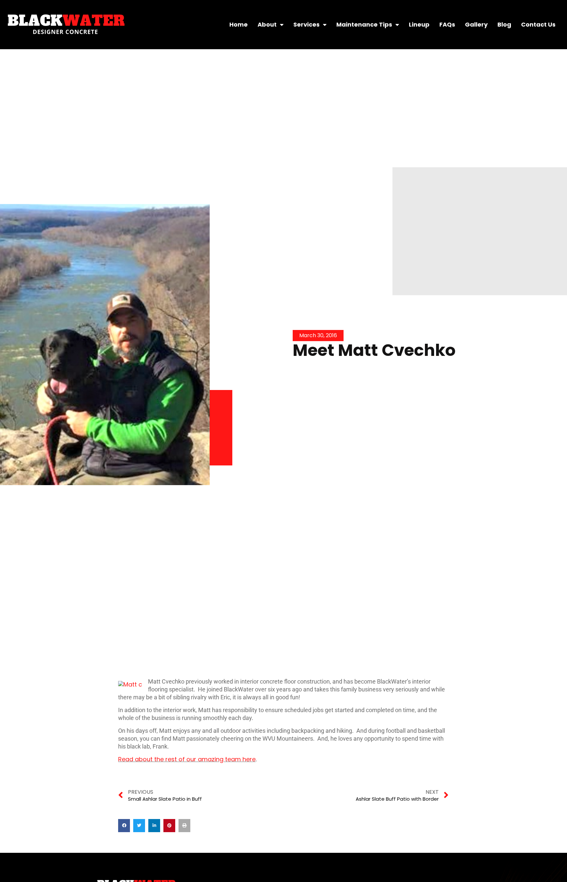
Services (306, 24)
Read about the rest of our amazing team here (187, 759)
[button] (124, 825)
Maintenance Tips (364, 24)
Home (238, 24)
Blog (504, 24)
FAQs (447, 24)
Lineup (419, 24)
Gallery (476, 24)
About (267, 24)
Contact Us (538, 24)
